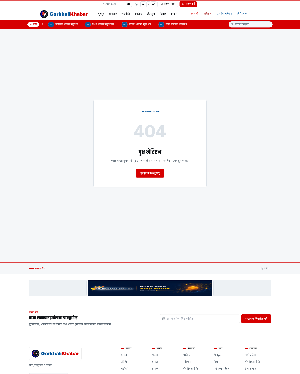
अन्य (173, 14)
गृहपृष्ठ (101, 14)
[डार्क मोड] (136, 4)
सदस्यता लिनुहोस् (254, 318)
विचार (163, 14)
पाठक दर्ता (190, 4)
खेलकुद (151, 14)
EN (128, 4)
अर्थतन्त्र (138, 14)
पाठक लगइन (169, 4)
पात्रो (196, 14)
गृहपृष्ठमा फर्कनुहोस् (150, 173)
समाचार (113, 14)
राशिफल (207, 14)
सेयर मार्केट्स (226, 14)
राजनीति (126, 14)
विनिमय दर (242, 14)
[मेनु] (256, 14)
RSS (266, 268)
